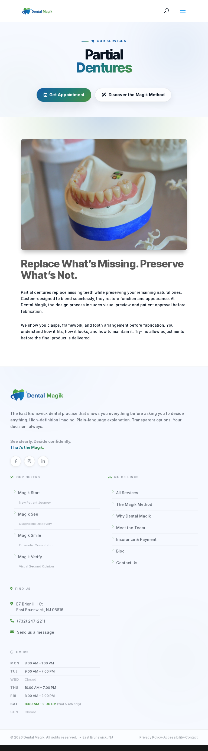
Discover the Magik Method (136, 95)
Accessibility (173, 737)
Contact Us (126, 562)
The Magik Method (134, 504)
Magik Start (34, 497)
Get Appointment (66, 95)
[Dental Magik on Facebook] (15, 461)
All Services (127, 492)
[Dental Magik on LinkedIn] (43, 461)
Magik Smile (36, 540)
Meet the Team (130, 527)
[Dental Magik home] (103, 394)
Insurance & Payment (136, 539)
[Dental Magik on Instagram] (29, 461)
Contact (191, 737)
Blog (120, 551)
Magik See (35, 519)
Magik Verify (36, 561)
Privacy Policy (150, 737)
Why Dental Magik (133, 516)
